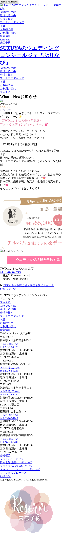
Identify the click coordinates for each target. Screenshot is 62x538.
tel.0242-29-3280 (9, 442)
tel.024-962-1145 (9, 418)
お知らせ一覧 (8, 288)
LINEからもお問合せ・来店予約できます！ (28, 285)
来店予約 (5, 302)
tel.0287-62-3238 (9, 370)
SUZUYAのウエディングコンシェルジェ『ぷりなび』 (30, 55)
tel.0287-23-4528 (9, 347)
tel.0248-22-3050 (9, 394)
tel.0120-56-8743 (10, 272)
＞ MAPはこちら (10, 343)
